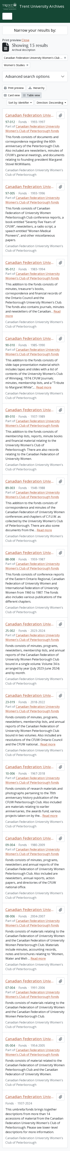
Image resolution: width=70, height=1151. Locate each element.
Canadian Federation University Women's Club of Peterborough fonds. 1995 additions (30, 262)
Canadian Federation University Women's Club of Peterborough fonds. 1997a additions (30, 186)
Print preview (15, 88)
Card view (13, 95)
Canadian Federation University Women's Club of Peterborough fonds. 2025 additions (30, 624)
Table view (33, 95)
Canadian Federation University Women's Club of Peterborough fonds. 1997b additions (30, 115)
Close (25, 40)
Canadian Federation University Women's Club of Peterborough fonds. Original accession (30, 552)
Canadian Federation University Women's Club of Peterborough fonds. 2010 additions (30, 767)
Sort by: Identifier (19, 102)
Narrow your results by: (35, 30)
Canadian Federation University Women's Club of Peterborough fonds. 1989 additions (30, 410)
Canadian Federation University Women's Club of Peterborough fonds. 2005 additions (30, 1039)
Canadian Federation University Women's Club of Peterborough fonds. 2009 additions (30, 838)
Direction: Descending (50, 102)
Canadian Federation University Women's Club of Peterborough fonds (30, 1096)
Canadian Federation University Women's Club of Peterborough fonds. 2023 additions (30, 695)
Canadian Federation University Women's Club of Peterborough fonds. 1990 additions (30, 338)
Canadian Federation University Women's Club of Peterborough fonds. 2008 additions (30, 909)
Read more (43, 387)
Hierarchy (38, 88)
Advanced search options (27, 76)
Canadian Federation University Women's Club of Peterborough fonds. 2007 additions (30, 981)
